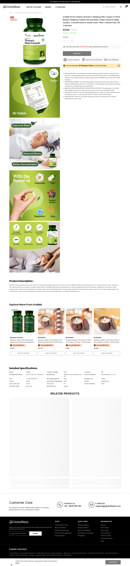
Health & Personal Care (44, 553)
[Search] (109, 7)
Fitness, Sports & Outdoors (28, 553)
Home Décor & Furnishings (96, 553)
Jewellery (31, 555)
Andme (42, 337)
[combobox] (110, 7)
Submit (35, 533)
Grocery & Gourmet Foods (79, 553)
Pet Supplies (67, 555)
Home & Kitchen (14, 553)
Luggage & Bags (40, 555)
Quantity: (66, 37)
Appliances (67, 553)
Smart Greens (17, 337)
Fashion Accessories (21, 555)
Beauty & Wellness (57, 553)
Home (11, 12)
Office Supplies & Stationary (55, 555)
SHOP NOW (77, 1)
